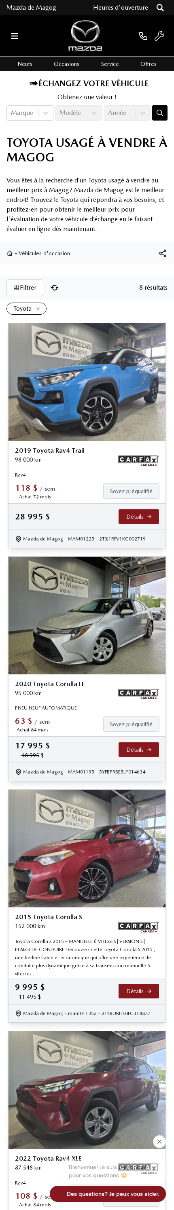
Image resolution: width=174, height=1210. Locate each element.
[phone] (143, 36)
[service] (159, 36)
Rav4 (20, 475)
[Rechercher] (160, 7)
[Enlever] (36, 309)
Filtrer (28, 287)
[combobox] (12, 113)
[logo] (85, 35)
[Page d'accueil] (10, 253)
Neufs (24, 64)
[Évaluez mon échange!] (160, 113)
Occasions (66, 64)
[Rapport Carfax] (138, 461)
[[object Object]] (163, 253)
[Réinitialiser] (54, 287)
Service (110, 64)
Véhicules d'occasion (44, 253)
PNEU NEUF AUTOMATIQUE (46, 708)
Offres (148, 64)
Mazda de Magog (31, 7)
